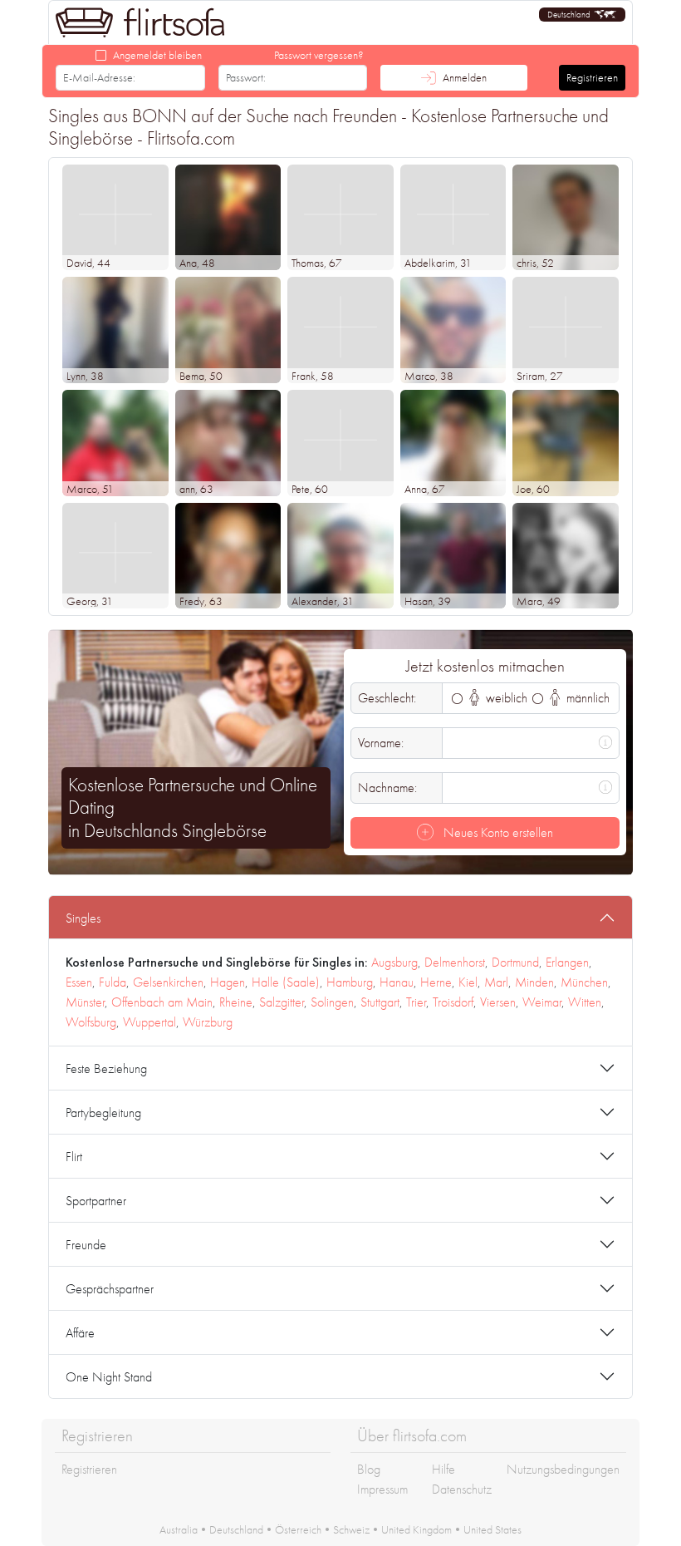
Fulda (112, 982)
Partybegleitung (103, 1112)
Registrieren (592, 77)
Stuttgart (379, 1002)
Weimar (541, 1002)
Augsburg (394, 962)
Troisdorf (453, 1002)
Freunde (86, 1244)
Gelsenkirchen (168, 982)
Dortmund (515, 962)
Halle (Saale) (286, 982)
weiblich (505, 698)
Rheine (235, 1002)
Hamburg (349, 982)
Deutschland (236, 1529)
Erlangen (567, 962)
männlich (586, 698)
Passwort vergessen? (319, 54)
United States (492, 1529)
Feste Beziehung (106, 1068)
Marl (496, 982)
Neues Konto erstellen (496, 832)
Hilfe (443, 1469)
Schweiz (351, 1529)
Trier (416, 1002)
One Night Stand (109, 1377)
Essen (79, 982)
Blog (368, 1469)
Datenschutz (462, 1489)
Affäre (80, 1333)
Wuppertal (149, 1022)
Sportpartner (96, 1200)
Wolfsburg (91, 1022)
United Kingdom (416, 1529)
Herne (436, 982)
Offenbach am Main (162, 1002)
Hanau (397, 982)
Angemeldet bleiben (157, 54)
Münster (85, 1002)
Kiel (468, 982)
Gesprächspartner (110, 1288)
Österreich (298, 1529)
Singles (83, 918)
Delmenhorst (454, 962)
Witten (584, 1002)
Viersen (498, 1002)
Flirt (74, 1156)
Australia (178, 1529)
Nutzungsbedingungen (563, 1469)
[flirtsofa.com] (140, 22)
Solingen (332, 1002)
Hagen (227, 982)
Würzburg (208, 1022)
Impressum (382, 1489)
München (584, 982)
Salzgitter (281, 1002)
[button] (582, 14)
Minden (534, 982)
